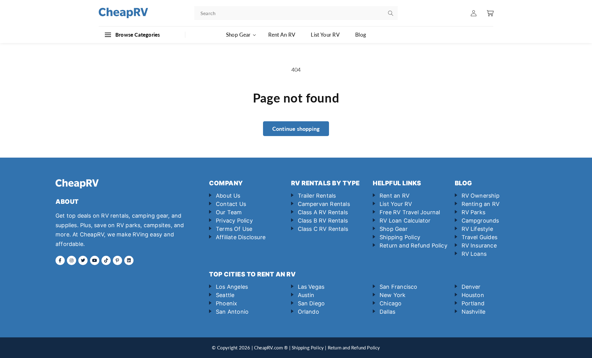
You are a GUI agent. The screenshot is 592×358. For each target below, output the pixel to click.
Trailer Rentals (317, 195)
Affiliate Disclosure (240, 237)
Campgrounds (480, 220)
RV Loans (474, 254)
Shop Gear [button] (238, 34)
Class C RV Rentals (323, 229)
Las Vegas (311, 287)
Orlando (308, 311)
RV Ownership (481, 195)
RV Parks (474, 212)
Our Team (229, 212)
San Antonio (232, 311)
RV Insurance (479, 245)
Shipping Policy (400, 237)
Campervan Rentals (324, 204)
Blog (360, 34)
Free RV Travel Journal (410, 212)
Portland (473, 303)
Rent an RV (394, 195)
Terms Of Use (234, 229)
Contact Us (231, 204)
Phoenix (226, 303)
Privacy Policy (234, 220)
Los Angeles (232, 287)
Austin (306, 295)
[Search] (390, 13)
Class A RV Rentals (323, 212)
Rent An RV (281, 34)
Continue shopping (296, 128)
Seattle (225, 295)
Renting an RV (481, 204)
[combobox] (296, 13)
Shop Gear (394, 229)
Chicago (390, 303)
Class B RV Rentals (323, 220)
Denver (471, 287)
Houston (473, 295)
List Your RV (325, 34)
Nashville (474, 311)
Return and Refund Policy (413, 245)
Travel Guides (480, 237)
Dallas (387, 311)
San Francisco (398, 287)
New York (393, 295)
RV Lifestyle (477, 229)
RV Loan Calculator (405, 220)
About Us (228, 195)
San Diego (311, 303)
